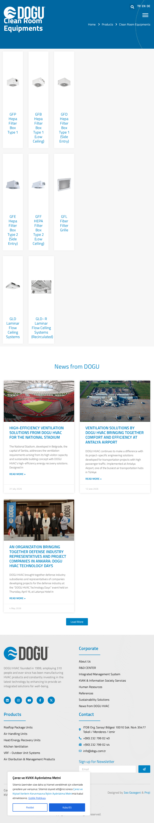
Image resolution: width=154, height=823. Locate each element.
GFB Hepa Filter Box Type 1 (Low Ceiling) (38, 127)
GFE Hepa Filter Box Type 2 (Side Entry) (13, 230)
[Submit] (144, 769)
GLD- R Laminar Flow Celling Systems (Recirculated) (42, 328)
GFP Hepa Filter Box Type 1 (13, 123)
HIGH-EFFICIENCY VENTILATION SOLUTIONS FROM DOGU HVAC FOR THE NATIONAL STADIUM (36, 432)
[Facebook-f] (40, 700)
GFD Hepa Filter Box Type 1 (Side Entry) (64, 127)
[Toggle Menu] (145, 15)
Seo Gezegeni (132, 792)
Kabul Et (67, 807)
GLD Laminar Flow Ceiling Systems (13, 328)
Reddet (30, 807)
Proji (147, 792)
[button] (77, 621)
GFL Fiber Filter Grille (64, 223)
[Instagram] (18, 700)
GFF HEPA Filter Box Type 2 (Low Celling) (38, 230)
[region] (49, 794)
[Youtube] (29, 700)
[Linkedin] (7, 700)
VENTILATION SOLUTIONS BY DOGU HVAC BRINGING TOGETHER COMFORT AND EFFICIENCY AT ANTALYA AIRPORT (114, 435)
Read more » (17, 474)
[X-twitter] (51, 700)
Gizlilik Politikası (37, 798)
